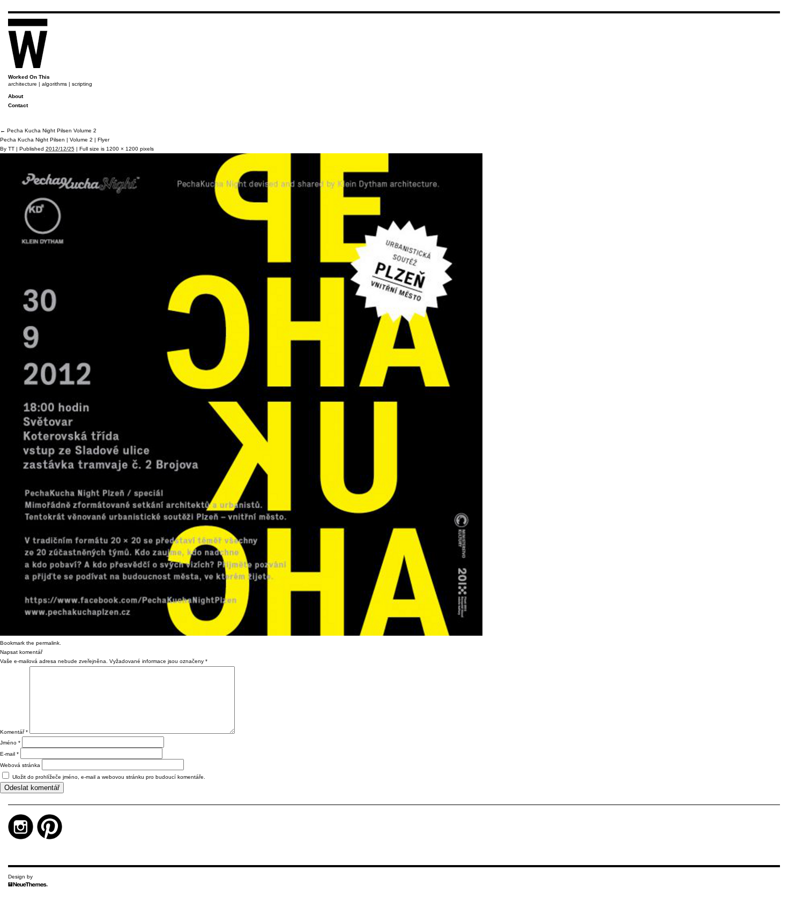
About (15, 96)
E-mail (9, 754)
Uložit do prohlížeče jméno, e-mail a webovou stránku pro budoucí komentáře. (108, 777)
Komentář (14, 732)
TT (11, 149)
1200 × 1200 (122, 149)
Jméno (10, 743)
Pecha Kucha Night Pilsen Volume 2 (48, 130)
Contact (18, 105)
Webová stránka (20, 765)
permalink (48, 643)
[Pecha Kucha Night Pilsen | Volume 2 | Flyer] (241, 634)
